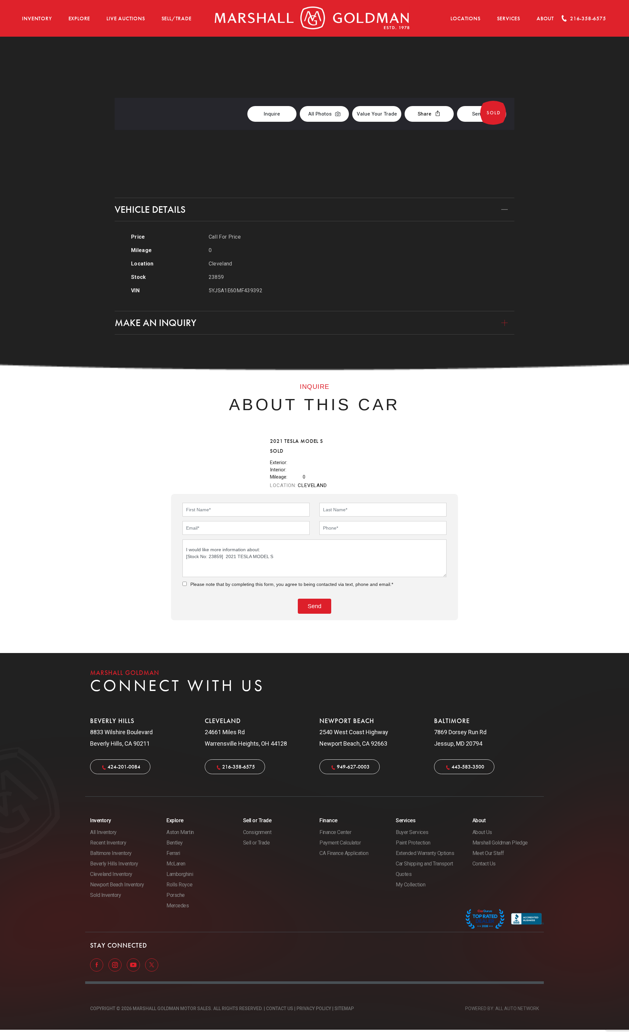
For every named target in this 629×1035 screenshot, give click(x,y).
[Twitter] (151, 964)
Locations (465, 18)
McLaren (175, 864)
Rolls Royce (179, 884)
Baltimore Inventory (111, 853)
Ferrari (173, 853)
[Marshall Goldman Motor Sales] (312, 18)
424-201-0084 (123, 767)
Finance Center (335, 832)
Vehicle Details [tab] (150, 209)
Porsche (175, 895)
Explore (79, 18)
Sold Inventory (105, 895)
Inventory (37, 18)
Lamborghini (179, 874)
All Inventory (103, 832)
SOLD (497, 71)
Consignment (257, 832)
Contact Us (484, 864)
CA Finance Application (343, 853)
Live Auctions (125, 18)
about (545, 18)
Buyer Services (412, 832)
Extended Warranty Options (425, 853)
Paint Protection (413, 843)
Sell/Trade (177, 18)
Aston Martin (180, 832)
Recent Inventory (108, 843)
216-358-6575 (238, 767)
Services (508, 18)
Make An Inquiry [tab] (155, 323)
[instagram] (115, 964)
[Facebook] (97, 964)
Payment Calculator (340, 843)
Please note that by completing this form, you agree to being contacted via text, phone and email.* (291, 584)
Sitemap (344, 1008)
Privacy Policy (313, 1008)
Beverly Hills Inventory (114, 864)
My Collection (410, 884)
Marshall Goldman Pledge (500, 843)
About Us (482, 832)
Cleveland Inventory (111, 874)
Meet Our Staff (488, 853)
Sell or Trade (256, 843)
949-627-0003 (353, 767)
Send (478, 114)
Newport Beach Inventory (117, 884)
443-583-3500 (467, 767)
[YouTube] (134, 964)
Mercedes (177, 905)
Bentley (174, 843)
